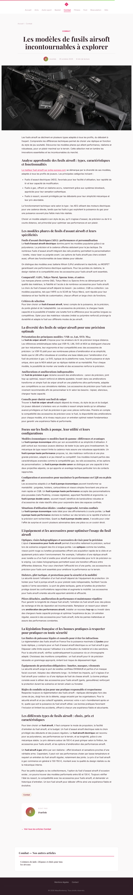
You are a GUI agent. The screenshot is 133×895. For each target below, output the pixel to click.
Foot (85, 10)
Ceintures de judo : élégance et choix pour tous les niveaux (41, 863)
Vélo (106, 10)
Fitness (77, 10)
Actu (37, 10)
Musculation (95, 10)
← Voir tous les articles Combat (36, 829)
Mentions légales (61, 882)
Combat (67, 10)
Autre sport (47, 10)
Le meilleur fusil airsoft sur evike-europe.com (44, 170)
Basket (58, 10)
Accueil (28, 10)
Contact (75, 882)
